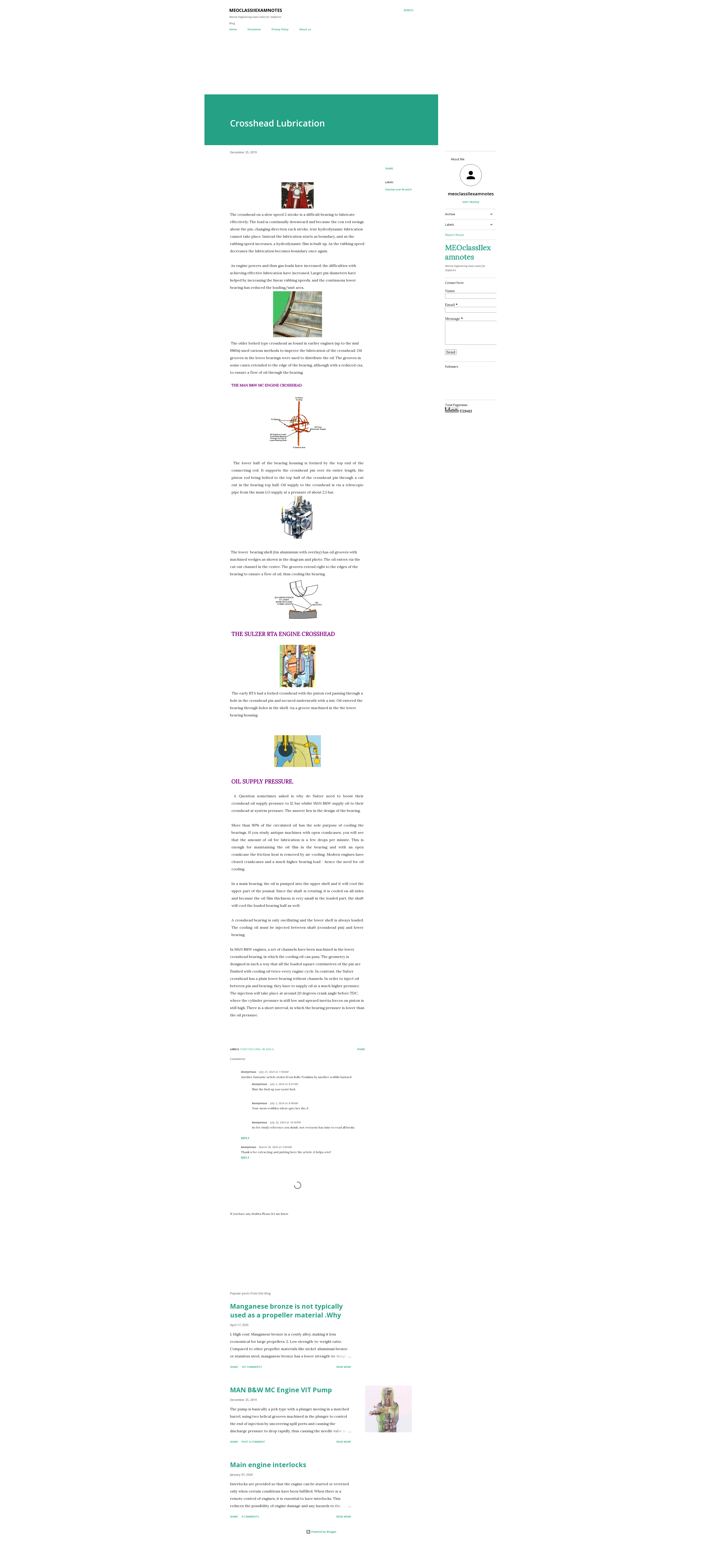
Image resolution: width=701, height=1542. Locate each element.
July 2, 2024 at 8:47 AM (284, 1084)
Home (233, 29)
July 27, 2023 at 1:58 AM (274, 1072)
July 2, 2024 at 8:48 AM (284, 1103)
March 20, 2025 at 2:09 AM (275, 1147)
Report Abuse (454, 235)
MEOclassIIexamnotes (255, 10)
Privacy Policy (280, 29)
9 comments (250, 1516)
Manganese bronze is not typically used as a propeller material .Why (286, 1310)
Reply (245, 1138)
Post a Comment (253, 1441)
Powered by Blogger (323, 1531)
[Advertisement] (321, 61)
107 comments (252, 1367)
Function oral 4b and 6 (398, 189)
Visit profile (470, 202)
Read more (343, 1367)
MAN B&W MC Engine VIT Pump (281, 1389)
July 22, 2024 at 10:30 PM (285, 1122)
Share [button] (389, 168)
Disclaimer (254, 29)
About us (305, 29)
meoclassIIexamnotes (471, 194)
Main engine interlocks (268, 1464)
